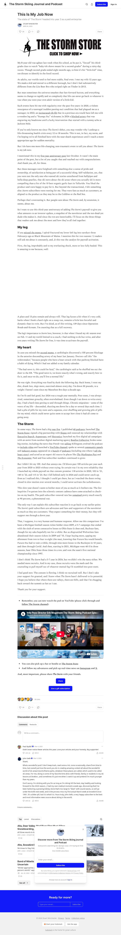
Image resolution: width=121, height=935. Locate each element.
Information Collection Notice (59, 873)
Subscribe (101, 4)
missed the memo (32, 232)
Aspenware (40, 436)
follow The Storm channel (35, 604)
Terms (67, 918)
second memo (47, 352)
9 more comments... (25, 807)
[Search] (86, 4)
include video (26, 447)
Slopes (63, 433)
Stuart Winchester (30, 24)
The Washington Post (87, 454)
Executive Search (25, 436)
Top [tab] (20, 819)
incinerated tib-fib (48, 113)
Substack (48, 930)
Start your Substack (54, 924)
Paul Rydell (27, 746)
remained (77, 495)
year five (56, 429)
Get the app (72, 924)
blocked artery (78, 116)
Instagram (85, 668)
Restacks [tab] (33, 724)
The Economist (24, 458)
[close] (83, 829)
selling (68, 444)
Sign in (114, 4)
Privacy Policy (78, 873)
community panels (94, 447)
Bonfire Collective (80, 440)
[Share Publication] (92, 4)
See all (22, 883)
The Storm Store (70, 664)
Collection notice (78, 918)
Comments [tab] (23, 724)
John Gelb (27, 758)
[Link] (14, 227)
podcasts (66, 451)
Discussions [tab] (35, 819)
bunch (56, 451)
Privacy (61, 918)
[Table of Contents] (2, 467)
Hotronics (57, 436)
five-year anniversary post (53, 156)
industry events (29, 451)
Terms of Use (71, 871)
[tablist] (27, 724)
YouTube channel (58, 447)
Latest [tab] (26, 819)
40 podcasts (79, 429)
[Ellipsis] (102, 746)
